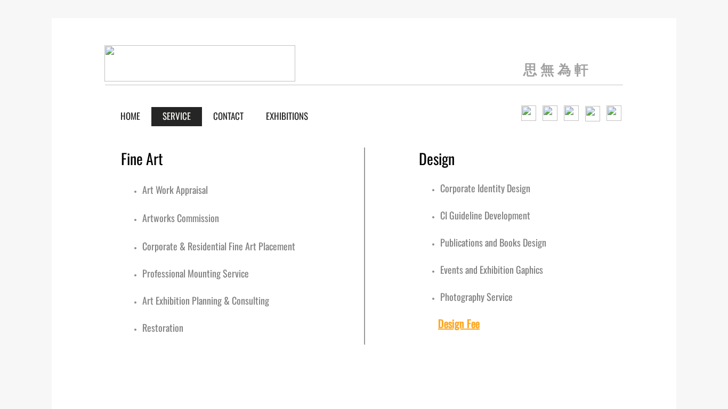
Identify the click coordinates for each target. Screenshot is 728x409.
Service (177, 115)
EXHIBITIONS (287, 115)
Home (130, 115)
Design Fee (459, 323)
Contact (228, 115)
